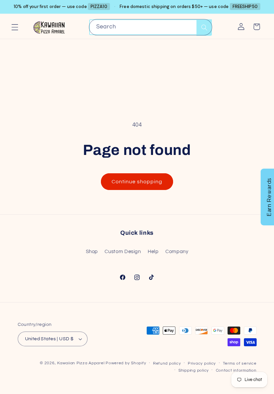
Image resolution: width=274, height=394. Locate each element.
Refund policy (167, 363)
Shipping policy (193, 370)
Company (176, 251)
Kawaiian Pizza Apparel (80, 363)
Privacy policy (202, 363)
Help (153, 251)
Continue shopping (137, 181)
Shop (92, 251)
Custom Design (123, 251)
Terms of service (240, 363)
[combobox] (150, 27)
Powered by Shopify (126, 363)
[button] (14, 27)
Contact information (236, 370)
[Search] (204, 27)
